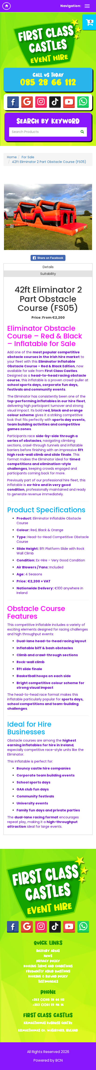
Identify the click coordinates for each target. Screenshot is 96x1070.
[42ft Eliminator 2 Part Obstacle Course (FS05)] (48, 216)
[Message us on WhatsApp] (83, 101)
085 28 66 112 (48, 82)
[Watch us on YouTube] (69, 101)
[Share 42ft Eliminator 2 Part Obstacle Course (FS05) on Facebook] (48, 257)
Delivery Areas (48, 950)
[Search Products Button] (82, 132)
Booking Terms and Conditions (48, 966)
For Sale (28, 157)
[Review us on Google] (27, 101)
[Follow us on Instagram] (41, 101)
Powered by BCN (48, 1060)
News (48, 956)
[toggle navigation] (87, 6)
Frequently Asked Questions (48, 971)
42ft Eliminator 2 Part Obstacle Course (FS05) (49, 161)
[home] (6, 6)
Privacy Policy (48, 961)
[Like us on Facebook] (13, 101)
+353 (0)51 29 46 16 (48, 1004)
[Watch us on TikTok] (55, 101)
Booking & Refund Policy (48, 976)
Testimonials (48, 981)
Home (12, 157)
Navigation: (70, 5)
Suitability (48, 273)
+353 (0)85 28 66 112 (48, 999)
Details (48, 267)
